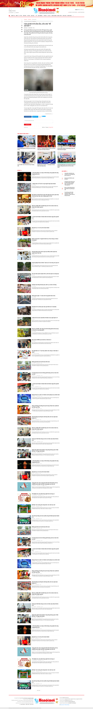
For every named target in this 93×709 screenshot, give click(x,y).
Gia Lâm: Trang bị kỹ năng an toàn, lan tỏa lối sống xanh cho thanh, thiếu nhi (46, 149)
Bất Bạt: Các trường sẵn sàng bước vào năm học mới (43, 504)
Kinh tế (17, 15)
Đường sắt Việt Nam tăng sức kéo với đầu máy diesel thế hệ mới (45, 439)
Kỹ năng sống (34, 19)
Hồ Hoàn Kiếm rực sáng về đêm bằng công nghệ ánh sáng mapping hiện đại (45, 173)
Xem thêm (38, 690)
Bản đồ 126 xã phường (73, 12)
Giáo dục (32, 15)
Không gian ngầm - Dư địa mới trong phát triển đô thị (43, 295)
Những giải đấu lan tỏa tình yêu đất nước (41, 361)
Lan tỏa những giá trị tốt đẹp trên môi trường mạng (26, 149)
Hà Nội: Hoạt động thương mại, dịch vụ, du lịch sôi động (44, 284)
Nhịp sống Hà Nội (81, 12)
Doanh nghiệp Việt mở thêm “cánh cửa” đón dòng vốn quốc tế (45, 262)
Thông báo (34, 485)
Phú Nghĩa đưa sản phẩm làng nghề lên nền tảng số (43, 493)
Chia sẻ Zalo (35, 116)
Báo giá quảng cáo (72, 701)
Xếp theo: (43, 127)
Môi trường (34, 331)
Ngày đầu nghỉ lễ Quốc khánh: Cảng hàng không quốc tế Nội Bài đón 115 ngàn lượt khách (45, 450)
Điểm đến (33, 518)
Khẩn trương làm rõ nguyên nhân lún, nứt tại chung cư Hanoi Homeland (45, 239)
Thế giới (45, 15)
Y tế (36, 15)
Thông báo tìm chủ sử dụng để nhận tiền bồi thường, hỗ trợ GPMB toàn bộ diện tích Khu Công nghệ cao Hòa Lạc (45, 483)
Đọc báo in (11, 12)
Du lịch (49, 15)
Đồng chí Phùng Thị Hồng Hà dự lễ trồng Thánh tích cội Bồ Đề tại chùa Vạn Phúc (45, 406)
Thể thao (33, 363)
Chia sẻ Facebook (28, 116)
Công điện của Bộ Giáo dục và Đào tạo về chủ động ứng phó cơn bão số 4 (70, 174)
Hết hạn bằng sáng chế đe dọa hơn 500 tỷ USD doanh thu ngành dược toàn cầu (44, 252)
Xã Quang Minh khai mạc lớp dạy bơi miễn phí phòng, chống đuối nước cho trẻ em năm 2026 (66, 166)
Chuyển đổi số (34, 495)
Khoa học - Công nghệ (67, 15)
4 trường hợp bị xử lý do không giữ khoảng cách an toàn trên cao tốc (45, 373)
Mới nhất (17, 12)
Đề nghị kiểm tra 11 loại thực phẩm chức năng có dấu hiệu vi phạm (45, 351)
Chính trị (13, 15)
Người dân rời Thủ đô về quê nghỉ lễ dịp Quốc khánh (44, 183)
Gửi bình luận (28, 124)
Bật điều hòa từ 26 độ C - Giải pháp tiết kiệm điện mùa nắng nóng (46, 165)
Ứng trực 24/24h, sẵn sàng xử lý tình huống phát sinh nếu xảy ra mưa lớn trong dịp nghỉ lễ (45, 329)
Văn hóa (24, 15)
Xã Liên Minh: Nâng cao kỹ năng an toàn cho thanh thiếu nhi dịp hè (66, 149)
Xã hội (28, 15)
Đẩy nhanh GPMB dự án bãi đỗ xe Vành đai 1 (41, 339)
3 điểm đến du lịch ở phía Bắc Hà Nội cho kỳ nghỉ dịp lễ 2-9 (45, 317)
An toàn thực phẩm (35, 353)
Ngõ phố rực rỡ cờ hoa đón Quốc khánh (40, 227)
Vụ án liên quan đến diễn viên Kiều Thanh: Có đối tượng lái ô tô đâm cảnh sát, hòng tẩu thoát (70, 194)
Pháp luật (34, 375)
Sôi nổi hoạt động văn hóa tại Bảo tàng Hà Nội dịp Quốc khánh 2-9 (45, 516)
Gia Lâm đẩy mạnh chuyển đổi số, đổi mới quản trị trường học (45, 273)
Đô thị (21, 15)
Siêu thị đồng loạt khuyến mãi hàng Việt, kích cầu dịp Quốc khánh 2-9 (45, 417)
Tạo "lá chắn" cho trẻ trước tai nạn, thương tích (25, 165)
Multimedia (40, 15)
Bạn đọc (33, 241)
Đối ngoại (33, 308)
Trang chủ (25, 19)
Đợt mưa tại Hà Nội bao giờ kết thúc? (69, 179)
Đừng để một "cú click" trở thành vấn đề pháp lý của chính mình (46, 394)
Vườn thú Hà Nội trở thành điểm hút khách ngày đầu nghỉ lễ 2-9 (45, 217)
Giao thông (34, 185)
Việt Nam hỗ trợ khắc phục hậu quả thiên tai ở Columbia (44, 306)
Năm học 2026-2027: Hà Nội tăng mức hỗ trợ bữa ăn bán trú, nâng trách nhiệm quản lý (45, 206)
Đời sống (29, 19)
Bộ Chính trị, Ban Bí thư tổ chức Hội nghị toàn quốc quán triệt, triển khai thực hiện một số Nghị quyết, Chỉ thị (45, 195)
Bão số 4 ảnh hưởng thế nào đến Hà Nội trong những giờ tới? (70, 188)
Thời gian (46, 127)
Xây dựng (33, 341)
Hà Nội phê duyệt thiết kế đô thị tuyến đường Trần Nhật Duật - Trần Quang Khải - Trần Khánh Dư (70, 183)
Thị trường (34, 286)
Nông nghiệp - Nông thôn (57, 15)
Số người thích (51, 127)
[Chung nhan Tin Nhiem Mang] (64, 704)
